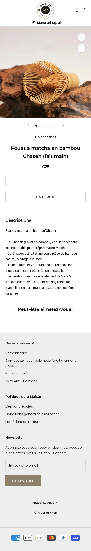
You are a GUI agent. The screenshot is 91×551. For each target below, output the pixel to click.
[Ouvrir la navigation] (6, 10)
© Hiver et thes (45, 512)
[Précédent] (28, 125)
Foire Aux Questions (21, 381)
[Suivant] (63, 125)
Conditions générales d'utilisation (32, 414)
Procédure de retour (21, 421)
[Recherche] (77, 10)
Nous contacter (18, 373)
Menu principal (48, 22)
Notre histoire (16, 353)
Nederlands (43, 502)
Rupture (45, 196)
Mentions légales (19, 406)
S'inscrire (23, 480)
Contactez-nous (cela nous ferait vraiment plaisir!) (40, 363)
